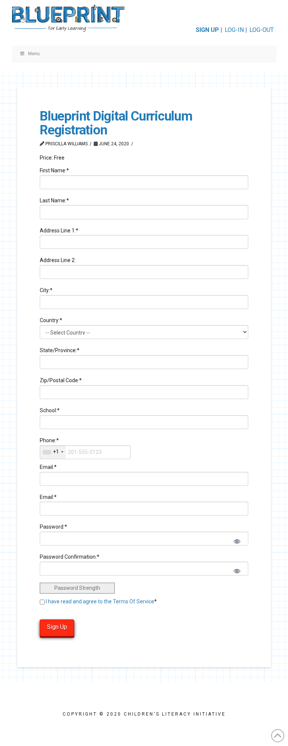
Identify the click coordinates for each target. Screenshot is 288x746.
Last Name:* (54, 200)
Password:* (53, 527)
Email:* (48, 467)
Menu (34, 53)
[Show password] (236, 540)
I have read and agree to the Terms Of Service (100, 601)
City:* (46, 290)
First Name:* (54, 170)
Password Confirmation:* (69, 557)
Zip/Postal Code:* (61, 380)
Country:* (51, 320)
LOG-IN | (236, 29)
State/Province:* (60, 350)
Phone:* (49, 440)
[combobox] (53, 452)
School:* (50, 410)
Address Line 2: (58, 260)
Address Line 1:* (59, 231)
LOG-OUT (261, 29)
